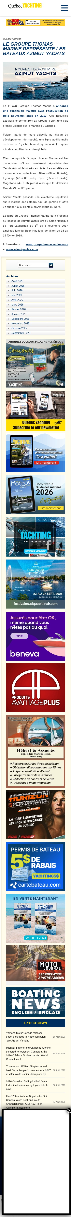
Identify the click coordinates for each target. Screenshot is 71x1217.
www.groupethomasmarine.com (47, 244)
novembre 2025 (20, 323)
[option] (35, 22)
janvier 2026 (18, 314)
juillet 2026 (17, 285)
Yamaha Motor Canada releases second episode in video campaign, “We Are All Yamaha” (26, 1036)
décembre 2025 (20, 318)
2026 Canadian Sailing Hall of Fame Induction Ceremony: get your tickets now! (27, 1085)
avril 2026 (17, 299)
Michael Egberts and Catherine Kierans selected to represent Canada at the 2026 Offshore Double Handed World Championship (28, 1053)
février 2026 (18, 309)
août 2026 (17, 281)
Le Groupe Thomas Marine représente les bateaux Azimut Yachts (34, 48)
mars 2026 (17, 304)
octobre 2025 (19, 328)
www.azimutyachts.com (22, 249)
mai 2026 (16, 295)
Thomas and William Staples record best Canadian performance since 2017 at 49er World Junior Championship (28, 1070)
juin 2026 (16, 290)
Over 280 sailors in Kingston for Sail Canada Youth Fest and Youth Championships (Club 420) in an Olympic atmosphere (26, 1101)
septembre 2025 (20, 332)
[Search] (51, 265)
